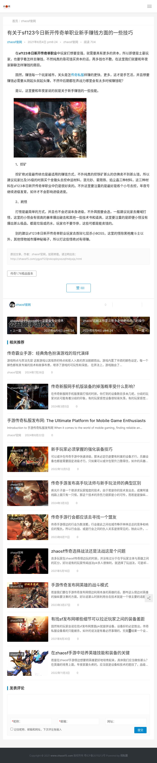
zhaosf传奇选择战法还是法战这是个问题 (88, 551)
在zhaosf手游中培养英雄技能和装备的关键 (90, 653)
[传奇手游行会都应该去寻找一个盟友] (27, 527)
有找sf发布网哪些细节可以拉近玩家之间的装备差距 (98, 619)
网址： (111, 721)
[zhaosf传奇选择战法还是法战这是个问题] (27, 561)
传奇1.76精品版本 (21, 273)
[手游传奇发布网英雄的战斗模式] (27, 595)
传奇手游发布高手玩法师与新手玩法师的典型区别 (96, 483)
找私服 (124, 755)
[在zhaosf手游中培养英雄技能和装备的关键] (27, 663)
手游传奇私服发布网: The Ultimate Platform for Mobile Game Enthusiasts (76, 420)
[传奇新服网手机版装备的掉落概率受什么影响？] (27, 396)
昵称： (17, 721)
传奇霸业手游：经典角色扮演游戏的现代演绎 (48, 353)
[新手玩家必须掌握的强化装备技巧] (27, 459)
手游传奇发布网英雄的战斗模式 (79, 585)
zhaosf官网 (14, 42)
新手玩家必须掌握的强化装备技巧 (81, 449)
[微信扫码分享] (119, 305)
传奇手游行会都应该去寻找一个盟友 (84, 517)
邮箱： (64, 721)
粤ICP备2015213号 (94, 755)
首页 (15, 21)
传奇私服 (77, 75)
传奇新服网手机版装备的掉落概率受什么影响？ (94, 386)
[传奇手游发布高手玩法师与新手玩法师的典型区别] (27, 493)
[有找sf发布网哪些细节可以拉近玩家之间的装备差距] (27, 629)
